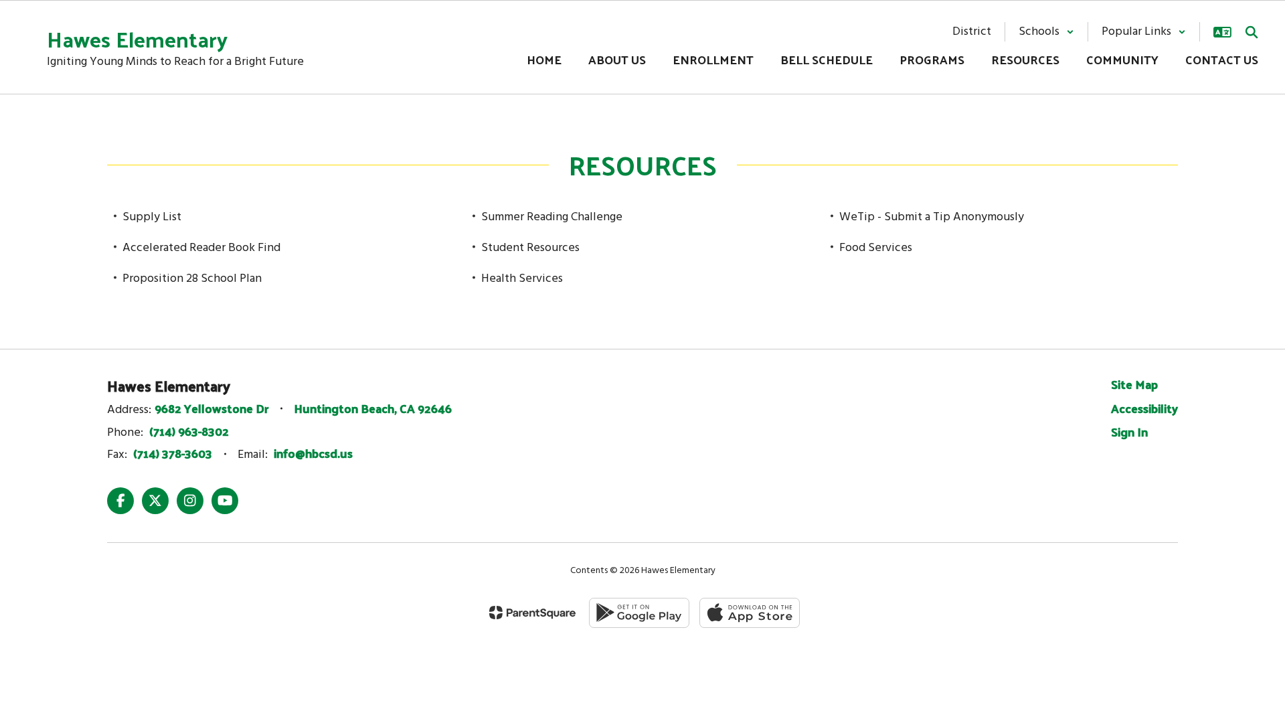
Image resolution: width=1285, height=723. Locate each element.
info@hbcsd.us (313, 453)
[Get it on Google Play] (639, 613)
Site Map (1134, 384)
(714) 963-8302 (189, 431)
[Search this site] (1251, 32)
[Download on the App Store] (749, 613)
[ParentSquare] (532, 612)
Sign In (1129, 431)
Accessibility (1144, 408)
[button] (1046, 32)
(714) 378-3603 (172, 453)
